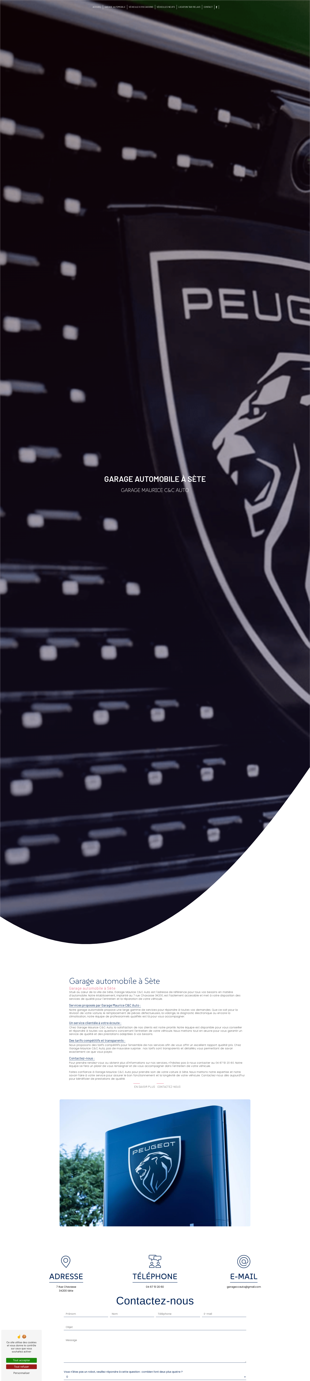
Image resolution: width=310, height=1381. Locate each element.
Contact (208, 7)
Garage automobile (115, 7)
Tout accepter (21, 1360)
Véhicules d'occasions (141, 7)
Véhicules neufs (166, 7)
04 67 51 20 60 (155, 1287)
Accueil (97, 7)
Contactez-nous (169, 1086)
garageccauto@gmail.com (244, 1287)
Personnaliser (21, 1373)
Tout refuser (21, 1366)
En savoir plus (144, 1086)
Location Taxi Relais (189, 7)
